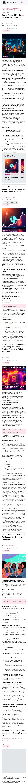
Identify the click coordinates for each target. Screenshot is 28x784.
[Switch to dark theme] (22, 2)
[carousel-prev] (5, 170)
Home (3, 8)
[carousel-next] (22, 170)
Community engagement (13, 8)
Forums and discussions (8, 9)
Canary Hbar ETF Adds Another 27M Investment (11, 177)
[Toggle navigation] (25, 2)
